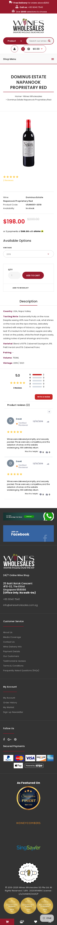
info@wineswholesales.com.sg (20, 605)
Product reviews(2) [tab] (18, 405)
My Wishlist (8, 707)
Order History (10, 702)
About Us (7, 632)
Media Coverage (12, 637)
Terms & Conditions (13, 665)
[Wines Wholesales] (28, 34)
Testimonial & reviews (14, 660)
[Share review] (48, 422)
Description (28, 301)
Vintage (7, 247)
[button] (41, 452)
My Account (9, 697)
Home (18, 96)
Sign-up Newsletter (13, 712)
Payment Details (11, 651)
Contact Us (9, 641)
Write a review (43, 397)
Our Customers (11, 656)
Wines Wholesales (32, 96)
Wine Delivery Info (12, 646)
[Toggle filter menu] (49, 411)
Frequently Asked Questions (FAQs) (21, 670)
